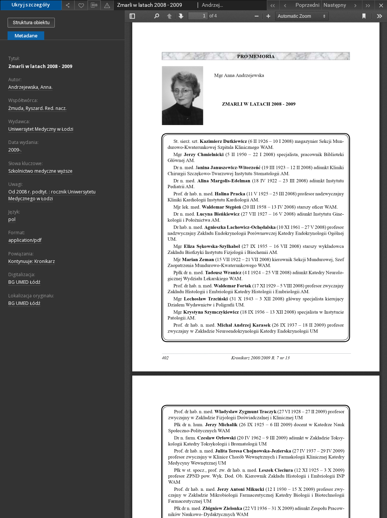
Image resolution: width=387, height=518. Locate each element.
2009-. (15, 150)
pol (11, 219)
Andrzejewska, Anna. (30, 87)
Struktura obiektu (31, 22)
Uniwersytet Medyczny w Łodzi (40, 129)
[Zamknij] (381, 5)
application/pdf (25, 240)
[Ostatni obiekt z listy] (368, 5)
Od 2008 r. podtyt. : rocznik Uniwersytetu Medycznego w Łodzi (52, 195)
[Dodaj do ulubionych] (80, 5)
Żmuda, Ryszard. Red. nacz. (37, 108)
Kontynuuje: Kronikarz (31, 261)
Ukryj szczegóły (31, 5)
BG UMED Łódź (24, 282)
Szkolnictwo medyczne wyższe (40, 171)
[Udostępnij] (68, 5)
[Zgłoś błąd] (107, 5)
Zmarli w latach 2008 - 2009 (40, 66)
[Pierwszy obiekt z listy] (273, 5)
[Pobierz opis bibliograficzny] (94, 5)
